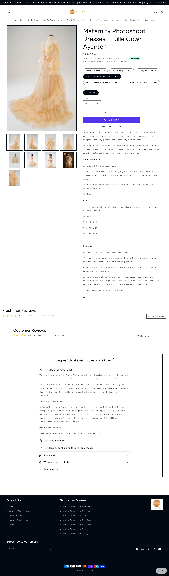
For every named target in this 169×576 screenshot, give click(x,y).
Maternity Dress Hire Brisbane (75, 511)
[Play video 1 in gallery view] (15, 160)
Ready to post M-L (121, 71)
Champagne (91, 92)
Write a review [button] (156, 316)
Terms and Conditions (17, 520)
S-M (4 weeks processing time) (102, 76)
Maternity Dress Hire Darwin (74, 515)
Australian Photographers (19, 511)
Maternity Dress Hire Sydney (74, 534)
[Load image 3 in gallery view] (50, 142)
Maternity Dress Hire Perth (73, 529)
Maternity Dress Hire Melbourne (76, 525)
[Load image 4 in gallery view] (68, 142)
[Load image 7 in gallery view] (68, 160)
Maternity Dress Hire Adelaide (75, 507)
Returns (10, 525)
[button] (9, 12)
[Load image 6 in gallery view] (50, 160)
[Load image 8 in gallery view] (15, 178)
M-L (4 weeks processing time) (102, 82)
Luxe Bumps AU (87, 571)
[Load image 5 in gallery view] (32, 160)
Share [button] (88, 297)
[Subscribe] (50, 549)
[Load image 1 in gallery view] (15, 142)
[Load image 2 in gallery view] (32, 142)
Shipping (100, 61)
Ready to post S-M (95, 71)
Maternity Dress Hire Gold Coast (76, 520)
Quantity (87, 98)
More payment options (111, 126)
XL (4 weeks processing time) (141, 82)
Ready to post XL (148, 71)
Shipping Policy (15, 515)
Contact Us (12, 507)
